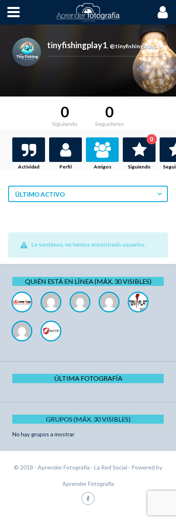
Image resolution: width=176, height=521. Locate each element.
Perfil (65, 167)
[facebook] (88, 498)
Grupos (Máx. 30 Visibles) (88, 419)
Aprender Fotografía (88, 483)
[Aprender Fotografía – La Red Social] (88, 12)
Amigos (102, 167)
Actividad (28, 167)
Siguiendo (140, 153)
